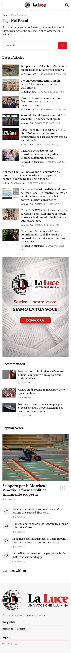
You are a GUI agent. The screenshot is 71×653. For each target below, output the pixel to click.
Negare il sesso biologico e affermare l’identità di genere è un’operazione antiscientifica (41, 375)
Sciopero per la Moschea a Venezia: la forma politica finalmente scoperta (25, 490)
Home (5, 15)
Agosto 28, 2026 (52, 74)
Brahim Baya (29, 92)
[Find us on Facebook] (11, 644)
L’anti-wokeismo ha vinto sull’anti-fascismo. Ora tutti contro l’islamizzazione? (42, 101)
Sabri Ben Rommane (33, 162)
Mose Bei (28, 123)
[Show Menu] (4, 5)
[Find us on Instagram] (3, 644)
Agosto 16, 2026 (46, 144)
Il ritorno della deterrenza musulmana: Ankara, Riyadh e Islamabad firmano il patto (40, 154)
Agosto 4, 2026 (37, 183)
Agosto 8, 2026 (55, 162)
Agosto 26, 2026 (49, 92)
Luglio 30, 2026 (45, 225)
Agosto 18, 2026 (45, 123)
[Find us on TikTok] (8, 644)
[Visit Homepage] (35, 5)
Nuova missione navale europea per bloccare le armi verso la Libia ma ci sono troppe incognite (40, 408)
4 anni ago (26, 397)
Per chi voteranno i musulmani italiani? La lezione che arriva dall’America (40, 84)
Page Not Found (19, 15)
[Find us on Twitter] (16, 644)
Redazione (28, 144)
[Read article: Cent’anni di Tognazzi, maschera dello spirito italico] (9, 392)
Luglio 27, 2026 (55, 246)
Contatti (21, 629)
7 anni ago (26, 382)
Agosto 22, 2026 (52, 109)
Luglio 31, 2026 (44, 204)
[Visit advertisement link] (35, 307)
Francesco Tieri (31, 74)
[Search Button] (67, 5)
